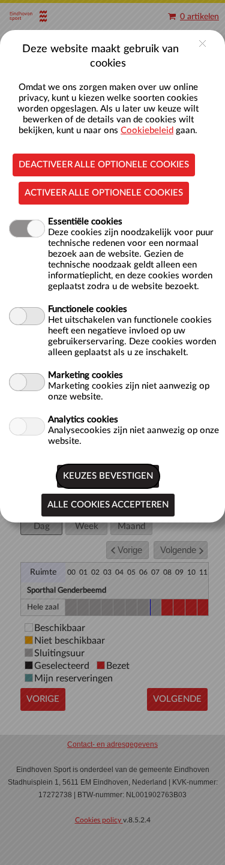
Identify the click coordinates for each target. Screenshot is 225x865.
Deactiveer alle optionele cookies (104, 164)
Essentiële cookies (85, 221)
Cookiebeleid (147, 130)
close (202, 43)
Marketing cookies (85, 375)
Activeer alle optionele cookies (104, 192)
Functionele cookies (87, 309)
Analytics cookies (83, 419)
